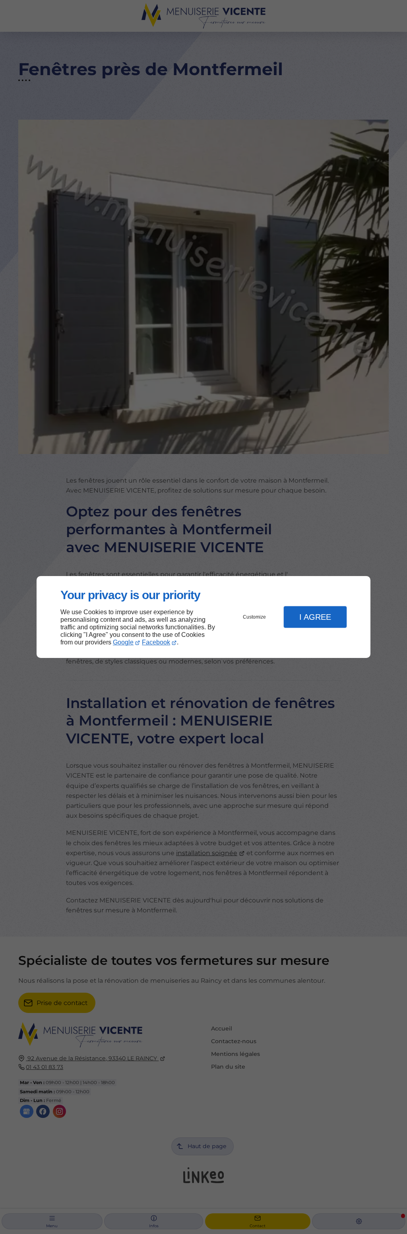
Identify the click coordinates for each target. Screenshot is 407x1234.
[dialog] (203, 617)
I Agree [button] (315, 617)
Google (123, 642)
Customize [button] (254, 617)
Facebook (156, 642)
